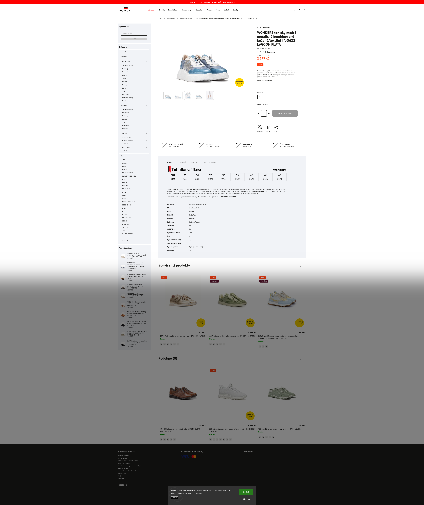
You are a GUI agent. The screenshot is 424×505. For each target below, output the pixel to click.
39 (171, 344)
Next (305, 268)
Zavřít (291, 135)
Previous (302, 268)
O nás (119, 476)
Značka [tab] (209, 162)
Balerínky (125, 75)
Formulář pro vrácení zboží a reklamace (131, 471)
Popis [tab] (169, 162)
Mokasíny (125, 69)
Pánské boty (125, 105)
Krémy (125, 151)
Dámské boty (125, 61)
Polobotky (125, 72)
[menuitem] (153, 9)
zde (205, 493)
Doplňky (124, 133)
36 (161, 344)
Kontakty (121, 478)
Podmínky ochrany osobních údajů (129, 466)
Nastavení (174, 498)
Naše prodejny (122, 473)
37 (164, 344)
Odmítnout (246, 499)
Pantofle (125, 81)
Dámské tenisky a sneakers (198, 204)
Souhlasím (246, 492)
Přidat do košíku (286, 113)
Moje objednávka (123, 456)
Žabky (124, 88)
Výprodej (124, 52)
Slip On (124, 91)
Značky (123, 156)
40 (174, 344)
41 (177, 344)
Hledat (134, 39)
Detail (162, 333)
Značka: (263, 28)
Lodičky (124, 85)
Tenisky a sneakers (127, 65)
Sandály (124, 78)
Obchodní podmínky (124, 463)
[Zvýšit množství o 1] (269, 113)
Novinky (123, 57)
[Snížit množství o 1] (259, 113)
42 (174, 439)
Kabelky (125, 144)
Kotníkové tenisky (127, 97)
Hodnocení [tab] (181, 162)
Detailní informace (264, 80)
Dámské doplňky (127, 140)
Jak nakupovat (122, 458)
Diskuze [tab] (194, 162)
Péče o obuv (126, 147)
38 (167, 344)
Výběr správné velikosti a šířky (128, 461)
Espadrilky (125, 94)
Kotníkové (125, 101)
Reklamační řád (123, 468)
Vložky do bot (126, 137)
